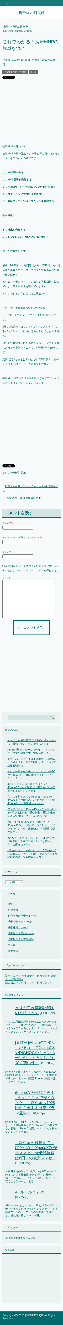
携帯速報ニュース (18, 927)
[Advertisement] (31, 113)
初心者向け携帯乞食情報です (24, 498)
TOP (15, 26)
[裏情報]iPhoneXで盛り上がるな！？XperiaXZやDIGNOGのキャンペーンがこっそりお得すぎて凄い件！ (35, 1052)
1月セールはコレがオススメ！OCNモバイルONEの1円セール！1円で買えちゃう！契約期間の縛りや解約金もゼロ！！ (32, 853)
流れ (23, 472)
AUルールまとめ (29, 1192)
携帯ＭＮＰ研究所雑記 (21, 939)
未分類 (33, 72)
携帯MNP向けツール (20, 921)
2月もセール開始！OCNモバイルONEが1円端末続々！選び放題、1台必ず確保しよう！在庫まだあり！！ (31, 841)
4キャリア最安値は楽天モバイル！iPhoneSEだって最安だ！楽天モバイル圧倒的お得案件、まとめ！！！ (31, 787)
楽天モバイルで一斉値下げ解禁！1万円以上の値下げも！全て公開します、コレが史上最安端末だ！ (32, 762)
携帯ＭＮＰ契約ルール (21, 933)
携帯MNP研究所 (31, 13)
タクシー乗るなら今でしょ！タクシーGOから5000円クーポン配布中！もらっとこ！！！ (31, 775)
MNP (11, 904)
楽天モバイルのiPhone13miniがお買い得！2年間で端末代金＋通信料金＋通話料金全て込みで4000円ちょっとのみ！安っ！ (32, 812)
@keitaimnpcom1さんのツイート (24, 1237)
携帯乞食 (15, 472)
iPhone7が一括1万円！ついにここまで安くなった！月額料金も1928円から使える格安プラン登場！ (35, 1102)
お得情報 (13, 909)
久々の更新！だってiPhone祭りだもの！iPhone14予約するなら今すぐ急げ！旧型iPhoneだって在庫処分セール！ (31, 800)
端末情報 (13, 951)
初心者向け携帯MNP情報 (15, 72)
